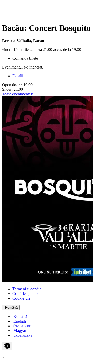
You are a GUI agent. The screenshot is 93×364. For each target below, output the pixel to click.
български (22, 326)
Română (11, 307)
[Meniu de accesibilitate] (7, 346)
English (19, 321)
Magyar (19, 330)
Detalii (17, 76)
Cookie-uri (21, 298)
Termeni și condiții (27, 289)
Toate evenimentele (18, 94)
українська (22, 335)
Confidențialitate (25, 293)
